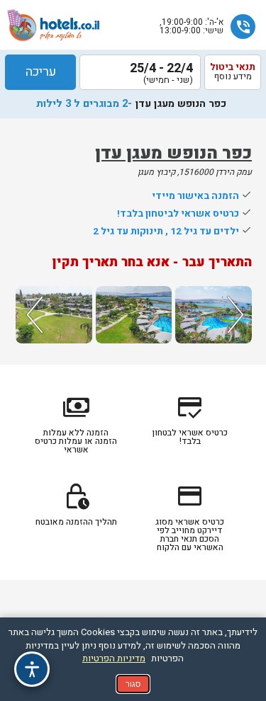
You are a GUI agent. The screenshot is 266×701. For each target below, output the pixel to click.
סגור (133, 684)
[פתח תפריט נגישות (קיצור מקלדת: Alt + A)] (32, 669)
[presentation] (32, 314)
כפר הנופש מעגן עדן (173, 153)
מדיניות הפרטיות (113, 658)
